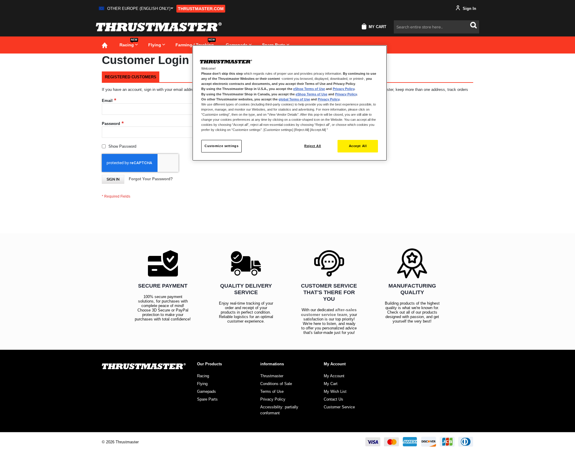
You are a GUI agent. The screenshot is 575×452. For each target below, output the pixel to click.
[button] (136, 8)
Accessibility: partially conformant (279, 410)
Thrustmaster (271, 376)
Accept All (358, 146)
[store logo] (159, 26)
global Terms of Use (294, 99)
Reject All (312, 146)
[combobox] (436, 26)
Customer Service (339, 407)
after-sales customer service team (329, 312)
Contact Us (333, 399)
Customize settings (221, 146)
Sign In (468, 8)
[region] (289, 103)
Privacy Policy (343, 89)
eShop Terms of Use (309, 89)
